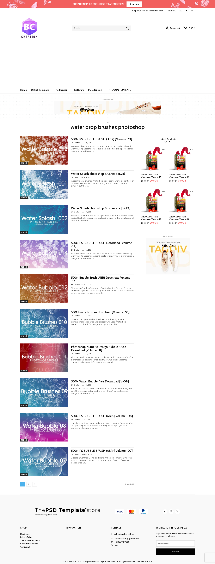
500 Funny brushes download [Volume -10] (100, 312)
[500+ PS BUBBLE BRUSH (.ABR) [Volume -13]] (44, 150)
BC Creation (75, 143)
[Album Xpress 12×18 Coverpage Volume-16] (182, 159)
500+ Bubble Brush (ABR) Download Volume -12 (100, 279)
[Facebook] (186, 10)
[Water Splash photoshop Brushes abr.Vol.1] (44, 184)
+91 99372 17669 (174, 11)
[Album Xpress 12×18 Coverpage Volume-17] (154, 159)
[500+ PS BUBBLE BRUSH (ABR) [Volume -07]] (44, 461)
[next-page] (34, 484)
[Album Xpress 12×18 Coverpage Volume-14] (182, 201)
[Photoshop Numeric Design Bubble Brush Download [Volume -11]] (44, 357)
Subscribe (175, 551)
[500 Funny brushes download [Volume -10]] (44, 323)
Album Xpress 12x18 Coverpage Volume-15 (151, 218)
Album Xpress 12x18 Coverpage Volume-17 (151, 175)
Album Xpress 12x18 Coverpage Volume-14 (179, 218)
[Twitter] (177, 511)
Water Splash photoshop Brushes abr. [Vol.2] (100, 208)
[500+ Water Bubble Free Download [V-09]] (44, 392)
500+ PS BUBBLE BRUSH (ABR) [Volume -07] (102, 450)
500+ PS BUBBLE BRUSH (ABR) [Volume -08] (102, 416)
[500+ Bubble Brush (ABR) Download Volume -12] (44, 288)
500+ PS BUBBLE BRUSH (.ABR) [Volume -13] (101, 139)
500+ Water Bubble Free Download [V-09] (100, 381)
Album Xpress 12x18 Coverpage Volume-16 (179, 175)
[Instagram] (191, 10)
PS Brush (24, 163)
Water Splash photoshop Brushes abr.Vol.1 (98, 174)
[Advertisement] (107, 64)
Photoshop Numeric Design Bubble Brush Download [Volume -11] (98, 348)
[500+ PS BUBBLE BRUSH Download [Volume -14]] (44, 254)
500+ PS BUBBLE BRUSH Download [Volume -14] (101, 244)
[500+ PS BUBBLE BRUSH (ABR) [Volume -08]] (44, 427)
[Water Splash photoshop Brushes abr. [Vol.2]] (44, 219)
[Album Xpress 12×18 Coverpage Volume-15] (154, 201)
